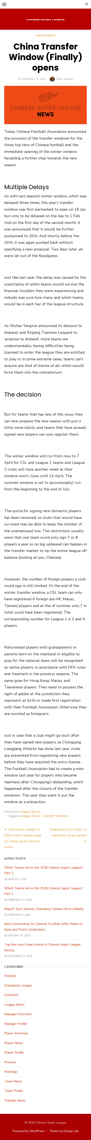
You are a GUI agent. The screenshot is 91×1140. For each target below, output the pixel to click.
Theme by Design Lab (64, 1131)
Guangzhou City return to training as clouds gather (68, 832)
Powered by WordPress (28, 1131)
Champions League (18, 985)
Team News (13, 1081)
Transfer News (15, 1100)
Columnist (11, 995)
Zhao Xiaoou (64, 79)
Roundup (10, 1072)
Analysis (10, 976)
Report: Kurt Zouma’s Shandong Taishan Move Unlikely (44, 909)
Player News (13, 1043)
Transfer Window (55, 816)
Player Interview (16, 1033)
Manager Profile (15, 1024)
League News (46, 35)
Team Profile (13, 1091)
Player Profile (14, 1052)
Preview (10, 1062)
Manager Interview (18, 1014)
